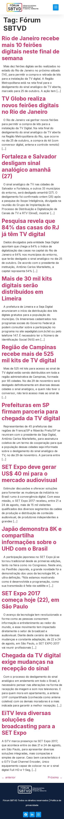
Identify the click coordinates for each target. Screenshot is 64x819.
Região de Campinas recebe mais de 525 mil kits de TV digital (29, 354)
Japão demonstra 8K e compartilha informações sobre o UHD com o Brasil (32, 539)
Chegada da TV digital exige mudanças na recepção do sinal (31, 662)
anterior (9, 777)
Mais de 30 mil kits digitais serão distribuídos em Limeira (27, 288)
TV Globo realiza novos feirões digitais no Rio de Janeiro (30, 105)
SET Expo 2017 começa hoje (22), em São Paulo (30, 600)
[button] (56, 7)
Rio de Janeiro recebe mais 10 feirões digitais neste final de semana (30, 48)
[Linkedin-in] (32, 814)
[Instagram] (38, 814)
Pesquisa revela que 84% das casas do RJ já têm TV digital (30, 227)
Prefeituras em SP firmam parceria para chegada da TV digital (31, 412)
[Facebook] (26, 814)
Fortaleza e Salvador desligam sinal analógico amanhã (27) (29, 166)
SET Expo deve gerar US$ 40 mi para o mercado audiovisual (29, 473)
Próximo (55, 777)
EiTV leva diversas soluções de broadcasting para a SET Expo (28, 723)
